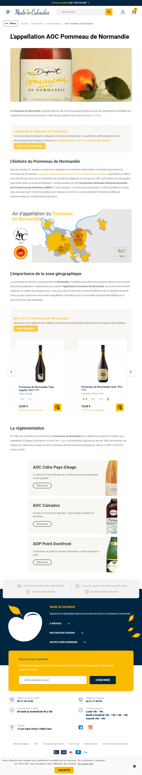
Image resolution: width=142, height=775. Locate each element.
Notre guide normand (68, 642)
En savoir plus (85, 763)
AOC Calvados (46, 505)
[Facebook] (80, 727)
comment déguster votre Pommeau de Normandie (82, 140)
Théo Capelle (25, 393)
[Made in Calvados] (32, 12)
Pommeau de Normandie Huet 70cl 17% (101, 388)
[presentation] (11, 372)
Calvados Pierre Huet (92, 393)
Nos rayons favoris (67, 633)
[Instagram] (90, 727)
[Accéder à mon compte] (122, 11)
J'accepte (64, 770)
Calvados (96, 115)
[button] (11, 23)
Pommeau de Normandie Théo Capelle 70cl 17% (36, 389)
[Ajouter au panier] (57, 407)
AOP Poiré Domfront (52, 543)
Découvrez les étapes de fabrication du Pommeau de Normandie (72, 174)
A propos (60, 624)
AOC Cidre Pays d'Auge (54, 467)
